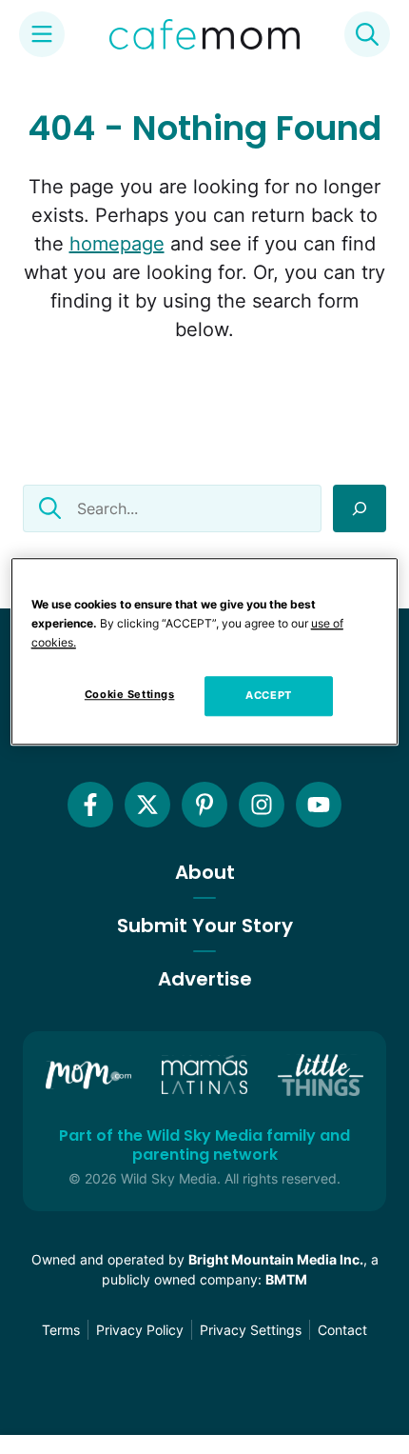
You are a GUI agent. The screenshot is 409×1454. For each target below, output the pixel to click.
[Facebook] (90, 804)
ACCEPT (268, 695)
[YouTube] (318, 804)
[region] (204, 651)
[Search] (359, 508)
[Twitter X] (147, 804)
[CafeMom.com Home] (204, 34)
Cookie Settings (130, 694)
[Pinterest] (204, 804)
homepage (117, 243)
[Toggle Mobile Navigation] (42, 34)
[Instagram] (261, 804)
